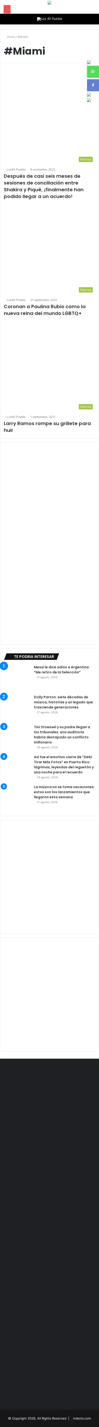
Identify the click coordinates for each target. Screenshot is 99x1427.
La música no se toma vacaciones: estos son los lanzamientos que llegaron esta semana (64, 792)
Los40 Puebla (16, 169)
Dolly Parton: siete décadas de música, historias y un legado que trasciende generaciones (63, 702)
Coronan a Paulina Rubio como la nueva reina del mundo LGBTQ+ (45, 310)
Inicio (10, 37)
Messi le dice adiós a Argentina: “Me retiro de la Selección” (62, 670)
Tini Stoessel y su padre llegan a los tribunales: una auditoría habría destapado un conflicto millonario (62, 735)
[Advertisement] (49, 877)
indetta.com (82, 1418)
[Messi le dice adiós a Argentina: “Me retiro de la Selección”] (17, 678)
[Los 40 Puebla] (49, 19)
